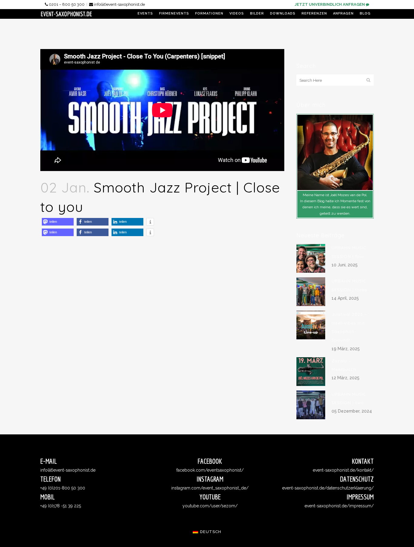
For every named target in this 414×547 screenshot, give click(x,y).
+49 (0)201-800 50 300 (62, 488)
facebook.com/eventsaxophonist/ (210, 470)
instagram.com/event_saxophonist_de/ (210, 488)
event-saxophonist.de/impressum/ (339, 505)
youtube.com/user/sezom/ (210, 505)
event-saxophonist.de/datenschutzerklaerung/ (328, 488)
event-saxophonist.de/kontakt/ (343, 470)
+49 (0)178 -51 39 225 (60, 505)
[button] (58, 222)
